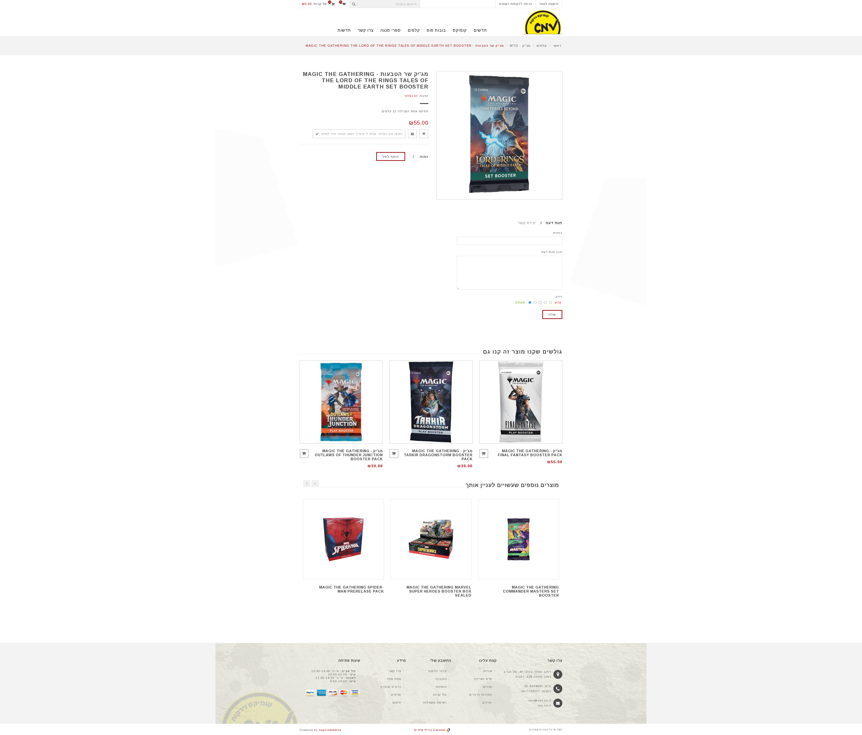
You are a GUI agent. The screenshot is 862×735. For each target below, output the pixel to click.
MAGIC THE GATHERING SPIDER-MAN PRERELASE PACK (439, 589)
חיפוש (397, 702)
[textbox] (389, 4)
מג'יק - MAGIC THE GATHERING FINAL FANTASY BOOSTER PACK (530, 453)
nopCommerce (330, 730)
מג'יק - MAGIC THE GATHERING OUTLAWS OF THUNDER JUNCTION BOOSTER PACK (349, 455)
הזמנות (441, 687)
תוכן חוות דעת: (551, 252)
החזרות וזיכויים (480, 694)
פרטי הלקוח (438, 671)
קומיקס (460, 30)
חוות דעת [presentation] (554, 223)
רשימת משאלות (435, 702)
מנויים (487, 687)
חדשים (480, 30)
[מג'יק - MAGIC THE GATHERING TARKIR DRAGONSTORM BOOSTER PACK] (431, 402)
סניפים (396, 694)
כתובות (441, 679)
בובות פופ (436, 30)
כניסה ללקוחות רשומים (515, 4)
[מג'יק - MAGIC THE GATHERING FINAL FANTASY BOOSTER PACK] (520, 402)
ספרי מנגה (390, 30)
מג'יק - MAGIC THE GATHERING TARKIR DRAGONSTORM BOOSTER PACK (438, 455)
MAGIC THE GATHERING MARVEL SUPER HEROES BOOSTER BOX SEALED (526, 591)
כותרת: (557, 233)
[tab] (549, 223)
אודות (487, 671)
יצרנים (487, 702)
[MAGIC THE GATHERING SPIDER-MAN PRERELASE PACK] (431, 539)
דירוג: (558, 296)
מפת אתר (394, 679)
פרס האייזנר (482, 679)
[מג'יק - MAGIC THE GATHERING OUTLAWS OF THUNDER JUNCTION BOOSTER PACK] (341, 402)
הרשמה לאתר (549, 4)
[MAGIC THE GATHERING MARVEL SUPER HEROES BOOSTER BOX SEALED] (518, 539)
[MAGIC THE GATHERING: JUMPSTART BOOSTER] (343, 539)
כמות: (423, 156)
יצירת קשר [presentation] (527, 223)
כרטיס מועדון (391, 687)
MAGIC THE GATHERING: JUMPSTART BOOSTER (359, 589)
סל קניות (440, 694)
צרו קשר (395, 671)
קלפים (414, 30)
